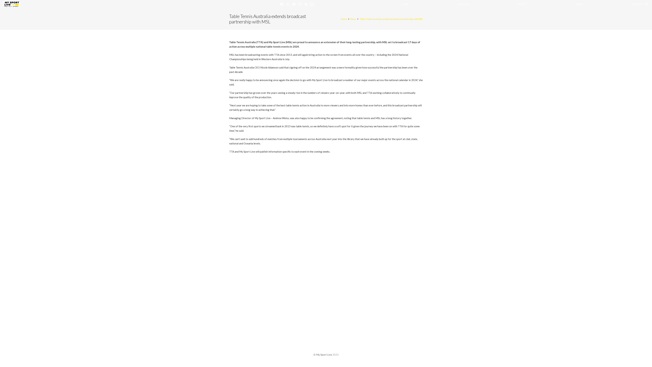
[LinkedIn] (294, 4)
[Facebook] (282, 4)
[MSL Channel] (312, 4)
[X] (288, 4)
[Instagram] (300, 4)
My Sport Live (324, 354)
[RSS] (306, 4)
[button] (646, 4)
